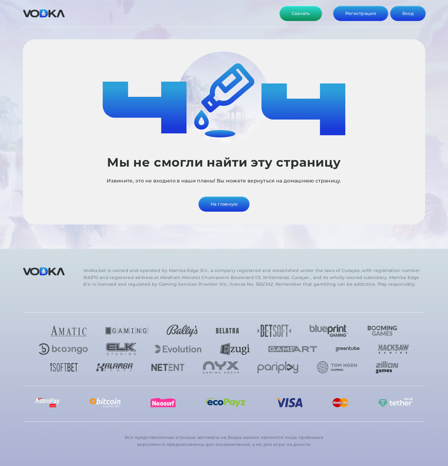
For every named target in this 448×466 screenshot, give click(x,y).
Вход (408, 13)
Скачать (301, 13)
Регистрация (360, 13)
